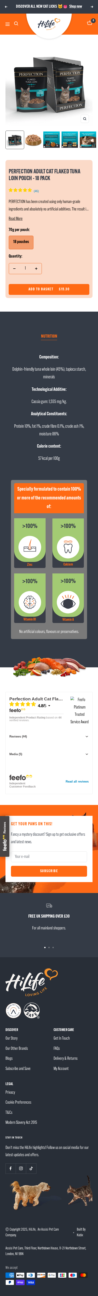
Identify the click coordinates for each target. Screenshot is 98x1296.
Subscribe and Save (18, 1069)
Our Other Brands (16, 1049)
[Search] (16, 24)
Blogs (9, 1059)
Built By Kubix (81, 1232)
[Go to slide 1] (45, 947)
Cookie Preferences (18, 1102)
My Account (61, 1069)
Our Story (11, 1038)
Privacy (10, 1093)
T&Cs (8, 1113)
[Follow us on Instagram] (21, 1168)
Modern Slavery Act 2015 (21, 1123)
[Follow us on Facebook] (10, 1168)
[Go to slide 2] (49, 947)
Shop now (75, 7)
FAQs (57, 1049)
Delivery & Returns (65, 1059)
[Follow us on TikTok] (31, 1168)
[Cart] (90, 24)
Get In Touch (62, 1038)
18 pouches (21, 242)
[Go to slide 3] (53, 947)
